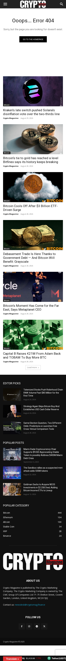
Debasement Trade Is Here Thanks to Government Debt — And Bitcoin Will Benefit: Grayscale (29, 257)
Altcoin (7, 105)
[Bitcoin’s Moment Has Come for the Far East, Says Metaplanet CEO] (33, 287)
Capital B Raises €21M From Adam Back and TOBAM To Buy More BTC (32, 355)
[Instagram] (29, 626)
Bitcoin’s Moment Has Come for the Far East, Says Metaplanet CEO (31, 307)
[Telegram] (37, 626)
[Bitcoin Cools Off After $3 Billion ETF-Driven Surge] (33, 187)
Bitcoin (7, 153)
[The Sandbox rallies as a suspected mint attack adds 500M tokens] (12, 472)
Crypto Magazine (10, 118)
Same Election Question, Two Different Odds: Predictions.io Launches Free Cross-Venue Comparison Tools (42, 426)
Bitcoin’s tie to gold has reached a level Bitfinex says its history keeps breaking (30, 160)
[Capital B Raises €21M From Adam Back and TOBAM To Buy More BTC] (33, 335)
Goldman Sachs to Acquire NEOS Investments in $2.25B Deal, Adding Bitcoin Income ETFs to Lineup (40, 487)
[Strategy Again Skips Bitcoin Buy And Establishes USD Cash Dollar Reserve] (12, 411)
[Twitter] (44, 626)
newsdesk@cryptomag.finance (30, 604)
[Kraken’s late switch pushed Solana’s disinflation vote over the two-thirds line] (33, 91)
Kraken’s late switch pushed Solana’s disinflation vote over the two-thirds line (31, 112)
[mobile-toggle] (5, 4)
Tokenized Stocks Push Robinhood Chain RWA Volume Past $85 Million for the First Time (43, 392)
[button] (61, 4)
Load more (32, 367)
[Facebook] (22, 626)
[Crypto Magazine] (33, 561)
